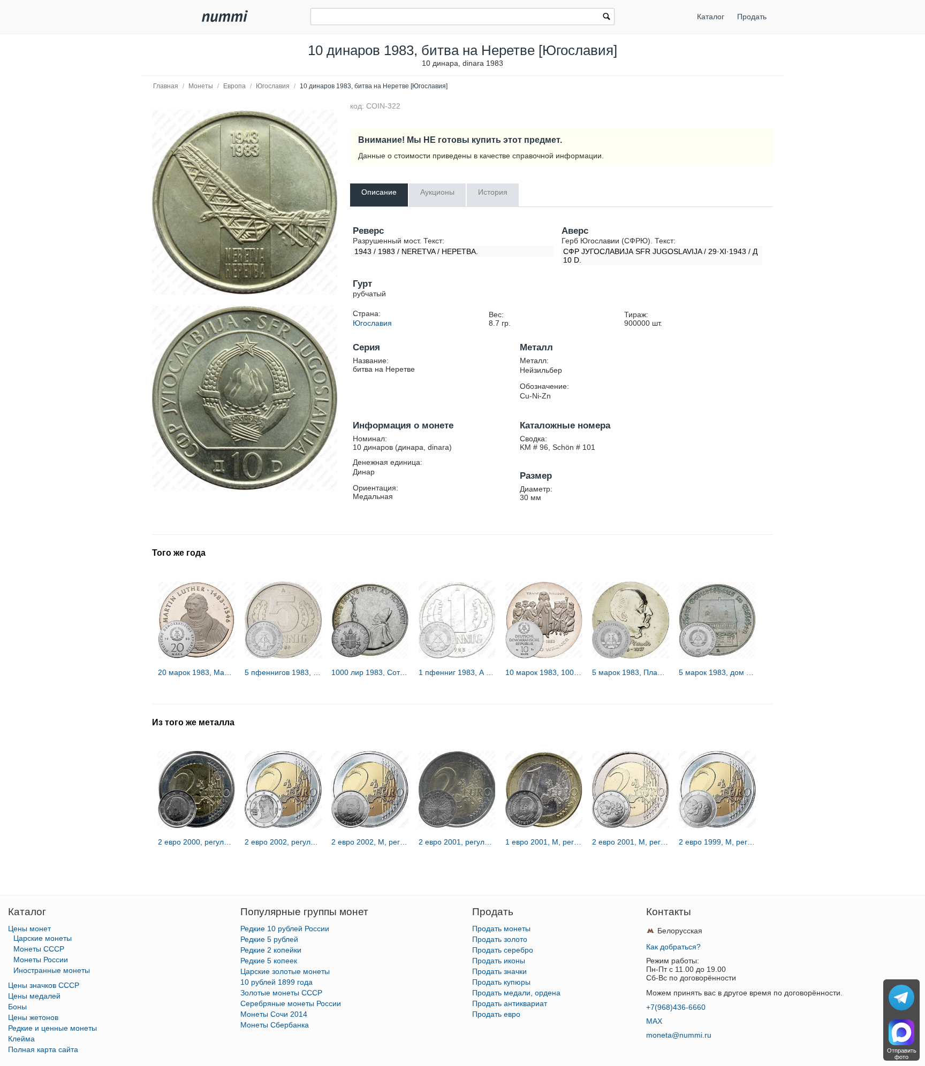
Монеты (200, 86)
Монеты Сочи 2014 (273, 1014)
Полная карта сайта (43, 1049)
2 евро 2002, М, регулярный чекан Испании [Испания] (369, 842)
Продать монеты (501, 928)
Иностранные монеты (51, 970)
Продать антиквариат (509, 1003)
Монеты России (40, 959)
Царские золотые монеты (285, 971)
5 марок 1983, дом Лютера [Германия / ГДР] (717, 672)
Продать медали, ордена (516, 992)
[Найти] (606, 18)
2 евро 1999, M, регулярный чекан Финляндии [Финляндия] (717, 842)
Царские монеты (42, 938)
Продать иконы (498, 960)
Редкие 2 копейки (270, 950)
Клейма (21, 1038)
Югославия (273, 86)
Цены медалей (34, 996)
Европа (234, 86)
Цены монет (29, 928)
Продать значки (499, 971)
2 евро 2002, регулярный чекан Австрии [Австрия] (283, 842)
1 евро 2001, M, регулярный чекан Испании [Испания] (543, 842)
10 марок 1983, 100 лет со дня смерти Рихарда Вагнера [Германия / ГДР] (543, 672)
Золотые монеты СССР (281, 992)
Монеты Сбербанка (274, 1025)
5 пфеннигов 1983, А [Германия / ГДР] (283, 672)
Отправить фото (901, 1053)
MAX (654, 1021)
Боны (17, 1006)
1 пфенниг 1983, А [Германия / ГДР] (457, 672)
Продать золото (499, 939)
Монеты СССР (38, 949)
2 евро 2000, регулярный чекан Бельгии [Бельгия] (196, 842)
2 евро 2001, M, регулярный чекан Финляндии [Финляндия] (630, 842)
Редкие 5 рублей (269, 939)
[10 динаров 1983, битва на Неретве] (244, 202)
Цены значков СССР (43, 985)
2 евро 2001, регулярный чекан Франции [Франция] (457, 842)
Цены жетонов (33, 1017)
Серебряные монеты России (290, 1003)
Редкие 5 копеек (268, 960)
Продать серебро (502, 950)
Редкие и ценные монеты (52, 1028)
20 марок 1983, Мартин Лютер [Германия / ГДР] (196, 672)
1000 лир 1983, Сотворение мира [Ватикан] (369, 672)
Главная (165, 86)
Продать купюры (501, 982)
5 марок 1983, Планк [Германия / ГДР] (630, 672)
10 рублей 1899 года (276, 982)
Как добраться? (673, 946)
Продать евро (496, 1014)
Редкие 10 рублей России (284, 928)
